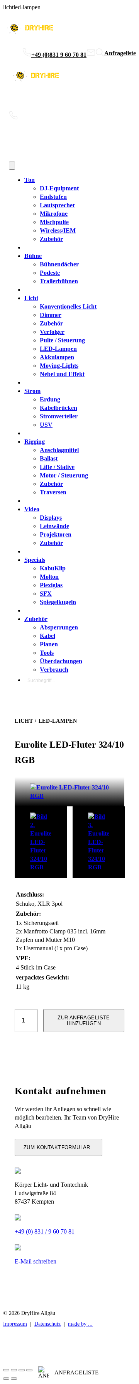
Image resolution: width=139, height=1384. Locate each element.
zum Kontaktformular (57, 1147)
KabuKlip (53, 568)
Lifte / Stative (57, 467)
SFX (46, 593)
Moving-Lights (59, 365)
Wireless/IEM (58, 230)
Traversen (53, 492)
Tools (47, 652)
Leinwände (54, 526)
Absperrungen (59, 627)
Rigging (34, 441)
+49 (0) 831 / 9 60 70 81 (45, 1231)
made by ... (80, 1324)
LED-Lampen (58, 348)
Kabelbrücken (58, 408)
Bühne (33, 256)
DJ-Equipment (59, 188)
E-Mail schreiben (35, 1261)
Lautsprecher (57, 205)
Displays (51, 517)
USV (46, 424)
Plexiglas (51, 585)
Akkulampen (57, 357)
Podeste (50, 272)
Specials (34, 560)
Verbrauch (54, 669)
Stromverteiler (59, 416)
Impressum (15, 1324)
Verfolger (52, 332)
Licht (31, 298)
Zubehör (51, 239)
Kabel (47, 636)
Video (31, 509)
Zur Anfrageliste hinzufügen (84, 1020)
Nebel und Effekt (62, 374)
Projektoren (55, 534)
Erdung (50, 399)
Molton (49, 576)
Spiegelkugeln (58, 602)
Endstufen (53, 196)
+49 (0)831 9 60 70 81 (58, 54)
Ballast (49, 458)
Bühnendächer (59, 264)
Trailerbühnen (59, 281)
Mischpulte (54, 222)
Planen (49, 644)
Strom (32, 391)
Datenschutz (47, 1324)
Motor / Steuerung (64, 475)
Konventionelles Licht (68, 306)
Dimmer (50, 315)
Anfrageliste (76, 1372)
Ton (29, 180)
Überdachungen (61, 661)
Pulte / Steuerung (62, 340)
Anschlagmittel (59, 450)
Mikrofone (54, 213)
